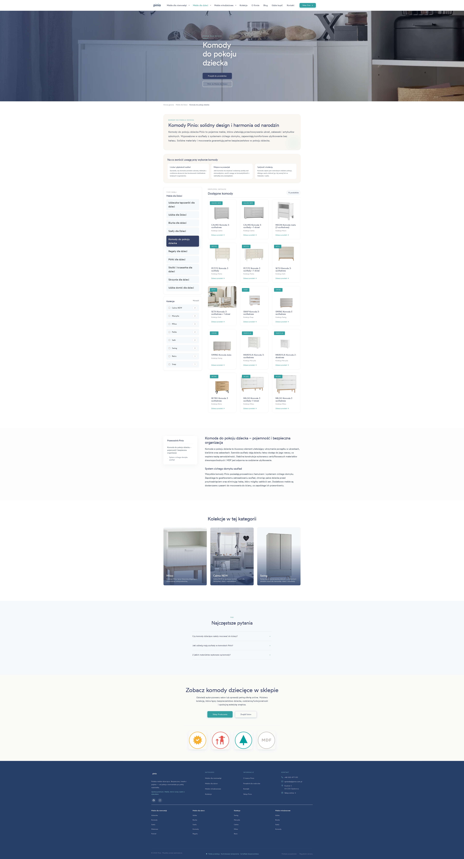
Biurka (195, 820)
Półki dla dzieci (176, 259)
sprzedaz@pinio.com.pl (293, 781)
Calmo (236, 824)
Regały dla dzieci (177, 251)
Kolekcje (243, 5)
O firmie (255, 5)
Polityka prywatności (289, 854)
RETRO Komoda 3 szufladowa (219, 399)
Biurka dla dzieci (177, 222)
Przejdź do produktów (217, 76)
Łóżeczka (154, 815)
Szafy (153, 824)
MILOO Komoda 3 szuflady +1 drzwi (251, 399)
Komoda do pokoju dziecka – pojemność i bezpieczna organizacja (179, 450)
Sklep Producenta (220, 714)
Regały (195, 834)
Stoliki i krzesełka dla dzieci (180, 269)
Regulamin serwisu (306, 854)
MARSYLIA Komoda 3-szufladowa (253, 356)
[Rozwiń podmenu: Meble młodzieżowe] (235, 5)
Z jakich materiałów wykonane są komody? (231, 655)
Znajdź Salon (245, 714)
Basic (236, 834)
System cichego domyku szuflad (178, 458)
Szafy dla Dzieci (177, 231)
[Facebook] (153, 800)
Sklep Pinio (307, 5)
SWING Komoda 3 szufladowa (284, 312)
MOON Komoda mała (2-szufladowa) (286, 226)
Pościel (153, 834)
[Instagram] (160, 800)
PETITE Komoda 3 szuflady (219, 269)
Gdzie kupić (277, 5)
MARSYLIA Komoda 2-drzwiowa (286, 356)
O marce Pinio (248, 778)
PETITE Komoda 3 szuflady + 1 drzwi (251, 269)
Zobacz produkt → (218, 235)
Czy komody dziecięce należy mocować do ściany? (231, 636)
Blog (265, 5)
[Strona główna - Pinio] (157, 5)
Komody (154, 820)
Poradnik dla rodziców (251, 783)
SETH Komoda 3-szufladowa (283, 269)
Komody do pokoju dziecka (179, 241)
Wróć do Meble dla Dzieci (217, 84)
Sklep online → (290, 793)
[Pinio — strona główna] (154, 774)
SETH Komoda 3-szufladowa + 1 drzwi (220, 312)
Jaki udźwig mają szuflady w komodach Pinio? (231, 645)
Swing (236, 815)
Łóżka (195, 815)
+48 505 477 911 (291, 777)
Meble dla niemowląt (177, 5)
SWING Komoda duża (221, 355)
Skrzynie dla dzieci (178, 279)
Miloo (236, 829)
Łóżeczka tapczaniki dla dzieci (181, 204)
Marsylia (237, 820)
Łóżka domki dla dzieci (181, 287)
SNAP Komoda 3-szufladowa (251, 312)
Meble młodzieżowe (223, 5)
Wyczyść (196, 300)
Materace (154, 829)
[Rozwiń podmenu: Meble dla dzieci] (210, 5)
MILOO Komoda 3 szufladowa (284, 399)
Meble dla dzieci (200, 5)
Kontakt (290, 5)
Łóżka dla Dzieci (177, 214)
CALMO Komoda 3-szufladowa (220, 226)
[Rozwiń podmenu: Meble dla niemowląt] (189, 5)
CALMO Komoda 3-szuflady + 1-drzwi (252, 226)
